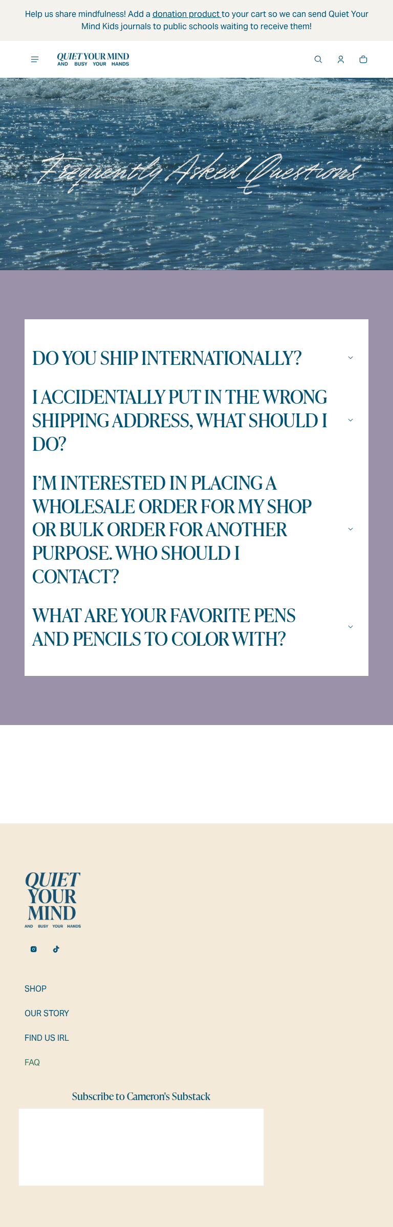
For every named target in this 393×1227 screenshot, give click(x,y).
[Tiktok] (56, 949)
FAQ (32, 1062)
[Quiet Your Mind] (93, 59)
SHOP (36, 988)
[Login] (341, 59)
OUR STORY (47, 1013)
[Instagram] (34, 949)
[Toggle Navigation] (35, 59)
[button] (318, 59)
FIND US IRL (47, 1038)
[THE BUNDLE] (221, 14)
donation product (186, 14)
